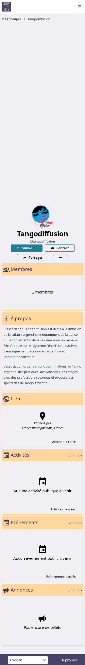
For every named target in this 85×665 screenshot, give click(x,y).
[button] (26, 248)
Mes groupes (11, 19)
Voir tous (75, 455)
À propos (69, 660)
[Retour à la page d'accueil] (37, 7)
